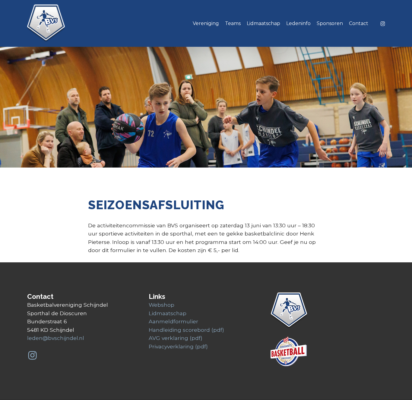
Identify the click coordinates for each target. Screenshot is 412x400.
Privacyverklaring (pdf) (178, 346)
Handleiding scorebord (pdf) (186, 330)
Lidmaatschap (167, 313)
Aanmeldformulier (173, 321)
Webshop (161, 305)
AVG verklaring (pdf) (175, 338)
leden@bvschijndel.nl (55, 338)
